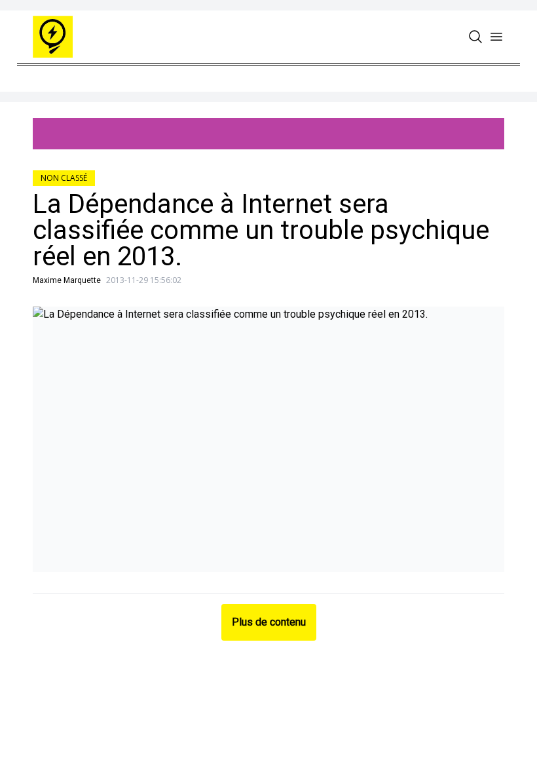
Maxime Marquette (67, 280)
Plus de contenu (269, 622)
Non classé (64, 177)
